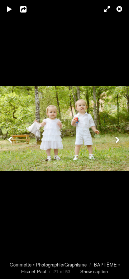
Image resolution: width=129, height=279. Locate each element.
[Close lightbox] (120, 9)
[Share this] (28, 9)
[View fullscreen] (104, 9)
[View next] (118, 139)
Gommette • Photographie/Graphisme (48, 264)
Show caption (94, 271)
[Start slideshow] (9, 9)
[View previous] (11, 139)
